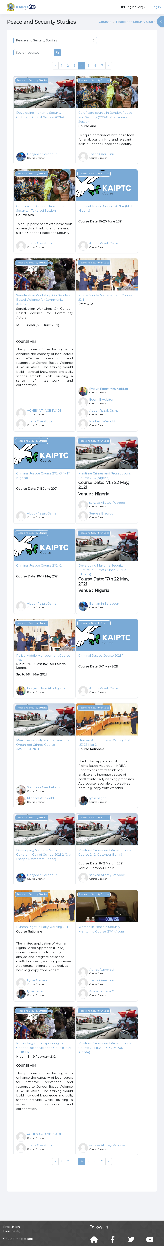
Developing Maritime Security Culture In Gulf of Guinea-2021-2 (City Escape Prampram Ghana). (43, 854)
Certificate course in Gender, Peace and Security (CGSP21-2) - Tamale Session (105, 117)
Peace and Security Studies (136, 22)
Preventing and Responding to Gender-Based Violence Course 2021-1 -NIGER (44, 1047)
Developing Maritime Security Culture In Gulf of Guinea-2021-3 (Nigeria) (102, 570)
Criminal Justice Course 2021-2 (39, 565)
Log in (156, 7)
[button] (133, 7)
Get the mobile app (18, 1239)
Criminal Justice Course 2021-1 (100, 655)
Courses (105, 22)
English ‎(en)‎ (12, 1227)
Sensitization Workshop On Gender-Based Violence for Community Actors (43, 299)
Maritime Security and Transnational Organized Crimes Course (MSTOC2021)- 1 (43, 745)
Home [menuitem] (48, 7)
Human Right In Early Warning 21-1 (42, 927)
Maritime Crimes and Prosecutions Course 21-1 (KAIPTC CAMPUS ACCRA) (104, 1047)
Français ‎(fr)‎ (11, 1231)
